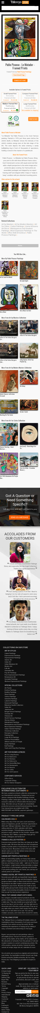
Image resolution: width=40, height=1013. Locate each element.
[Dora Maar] (9, 297)
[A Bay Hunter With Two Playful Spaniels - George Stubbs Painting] (29, 350)
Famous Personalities (12, 739)
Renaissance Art (10, 677)
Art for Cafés (9, 770)
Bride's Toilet (24, 412)
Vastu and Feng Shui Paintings (15, 748)
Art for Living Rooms (12, 755)
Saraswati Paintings (11, 703)
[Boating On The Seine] (9, 406)
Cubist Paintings (17, 226)
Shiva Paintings (10, 694)
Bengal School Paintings (13, 711)
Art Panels (8, 688)
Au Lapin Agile (24, 281)
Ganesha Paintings (11, 699)
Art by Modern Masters (24, 224)
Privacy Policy (6, 992)
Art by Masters (7, 224)
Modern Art (8, 666)
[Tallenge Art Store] (20, 2)
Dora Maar (3, 312)
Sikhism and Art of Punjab (13, 742)
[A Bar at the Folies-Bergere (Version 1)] (9, 350)
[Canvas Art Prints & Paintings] (28, 856)
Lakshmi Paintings (11, 701)
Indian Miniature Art (11, 664)
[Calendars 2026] (16, 819)
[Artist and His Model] (9, 268)
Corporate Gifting (10, 781)
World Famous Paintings (13, 718)
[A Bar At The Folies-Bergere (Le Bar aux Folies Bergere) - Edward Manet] (9, 327)
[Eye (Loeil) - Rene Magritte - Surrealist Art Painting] (29, 434)
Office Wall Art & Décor (17, 233)
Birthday (22, 386)
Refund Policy (6, 984)
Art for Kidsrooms (11, 761)
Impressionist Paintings (12, 658)
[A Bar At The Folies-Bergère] (29, 326)
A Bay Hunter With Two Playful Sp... (27, 360)
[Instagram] (34, 996)
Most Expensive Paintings (13, 727)
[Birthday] (29, 377)
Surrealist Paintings (11, 679)
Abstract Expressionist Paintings (15, 681)
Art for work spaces (11, 772)
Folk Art (7, 668)
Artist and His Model (6, 277)
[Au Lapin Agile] (29, 270)
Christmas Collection (12, 731)
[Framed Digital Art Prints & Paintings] (35, 874)
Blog (3, 1003)
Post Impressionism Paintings (15, 675)
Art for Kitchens (10, 759)
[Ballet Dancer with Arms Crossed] (9, 381)
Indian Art (8, 662)
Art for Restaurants (11, 765)
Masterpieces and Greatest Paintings (17, 724)
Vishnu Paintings (10, 696)
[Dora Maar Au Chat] (29, 296)
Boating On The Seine (6, 415)
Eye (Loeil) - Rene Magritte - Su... (28, 447)
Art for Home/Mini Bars (12, 763)
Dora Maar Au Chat (25, 310)
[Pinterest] (37, 996)
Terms (4, 986)
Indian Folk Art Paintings (13, 729)
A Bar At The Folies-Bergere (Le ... (8, 338)
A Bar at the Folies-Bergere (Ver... (8, 361)
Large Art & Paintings (12, 737)
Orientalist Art (9, 670)
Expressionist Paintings (12, 655)
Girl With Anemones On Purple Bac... (9, 477)
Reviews (4, 982)
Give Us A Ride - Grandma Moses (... (27, 469)
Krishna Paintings (10, 690)
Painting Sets (9, 735)
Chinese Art (9, 716)
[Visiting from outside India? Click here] (27, 791)
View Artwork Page (19, 75)
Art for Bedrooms (11, 757)
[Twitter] (28, 996)
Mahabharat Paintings (12, 722)
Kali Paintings (9, 746)
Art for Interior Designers (13, 783)
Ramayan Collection (11, 733)
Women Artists (10, 720)
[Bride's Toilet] (29, 404)
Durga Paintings (10, 744)
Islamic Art (8, 660)
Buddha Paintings (10, 692)
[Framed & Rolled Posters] (24, 840)
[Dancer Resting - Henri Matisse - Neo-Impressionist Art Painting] (9, 434)
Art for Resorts (10, 767)
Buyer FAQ (5, 980)
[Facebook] (31, 996)
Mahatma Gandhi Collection (14, 705)
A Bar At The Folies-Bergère (28, 335)
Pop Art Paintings (10, 673)
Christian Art (9, 714)
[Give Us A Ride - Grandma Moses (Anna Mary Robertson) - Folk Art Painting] (29, 459)
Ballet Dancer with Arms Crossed (7, 395)
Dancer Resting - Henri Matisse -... (7, 448)
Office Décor (9, 778)
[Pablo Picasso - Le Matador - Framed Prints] (20, 37)
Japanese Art (9, 709)
